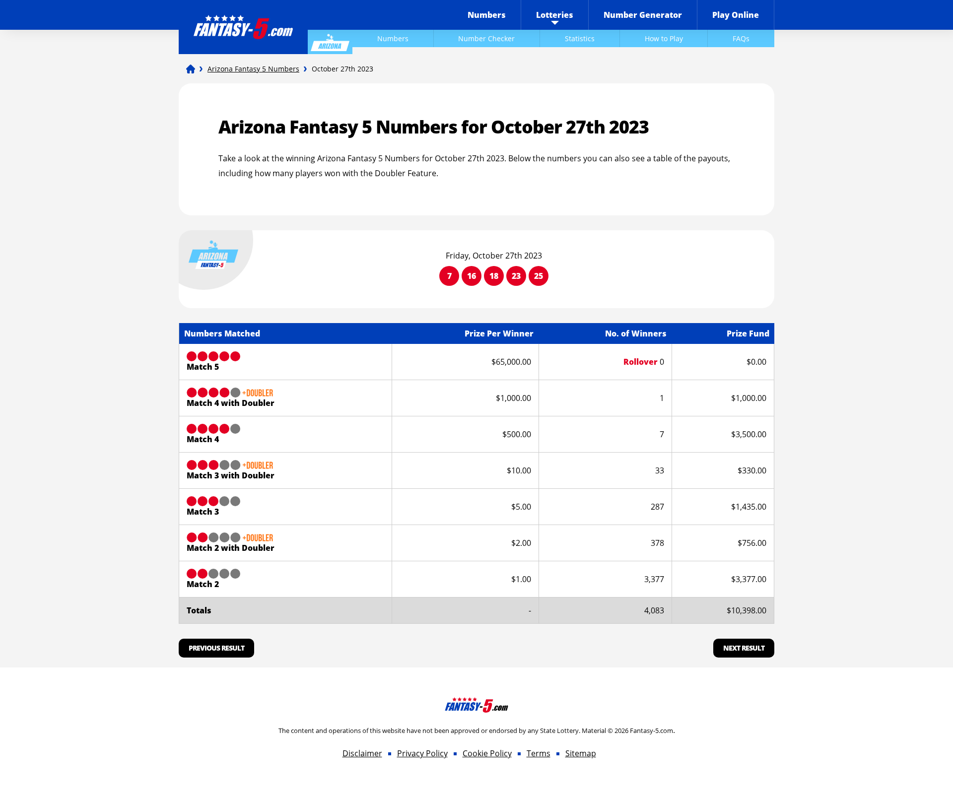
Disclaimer (362, 753)
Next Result (743, 648)
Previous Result (216, 648)
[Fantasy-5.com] (243, 20)
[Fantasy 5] (190, 69)
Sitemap (580, 753)
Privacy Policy (422, 753)
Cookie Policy (487, 753)
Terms (538, 753)
